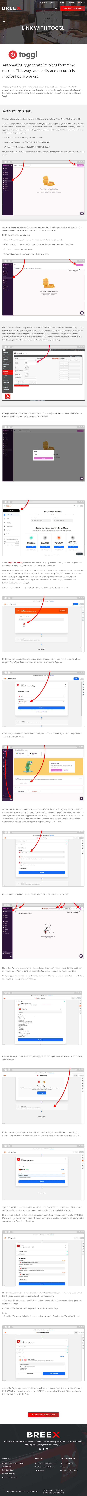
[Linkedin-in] (40, 1449)
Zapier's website (15, 563)
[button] (56, 8)
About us (43, 2)
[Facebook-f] (43, 1449)
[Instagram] (47, 1449)
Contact (72, 2)
